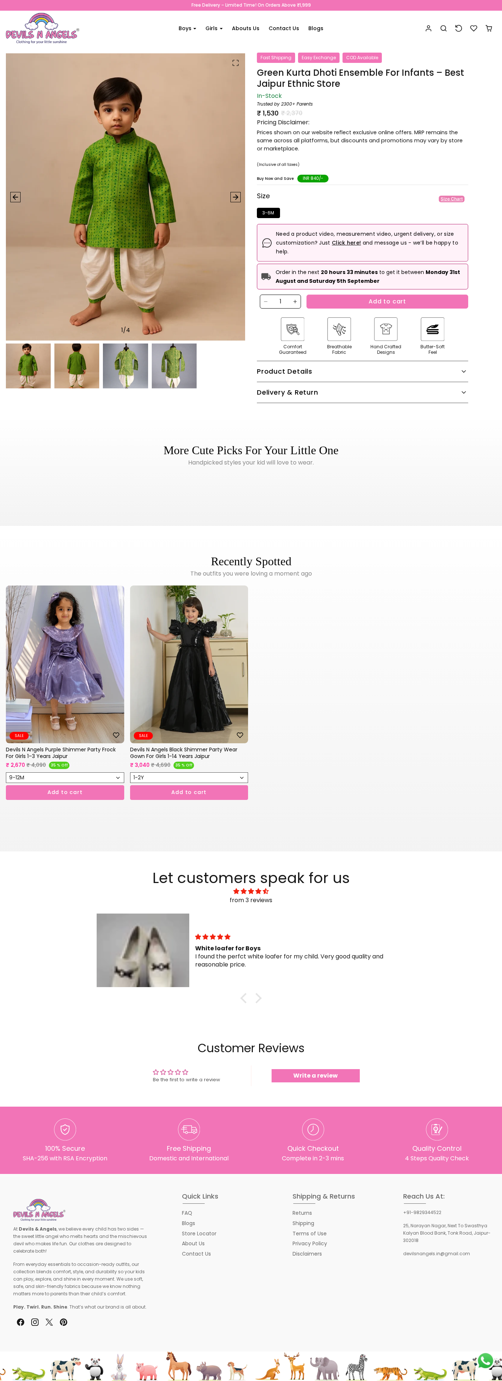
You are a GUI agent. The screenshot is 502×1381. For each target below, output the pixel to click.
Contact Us (284, 28)
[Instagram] (35, 1322)
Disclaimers (307, 1253)
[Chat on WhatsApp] (485, 1361)
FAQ (187, 1213)
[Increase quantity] (295, 302)
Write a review (315, 1075)
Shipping (303, 1223)
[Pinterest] (64, 1322)
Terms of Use (310, 1233)
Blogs (315, 28)
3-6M (268, 213)
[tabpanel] (251, 704)
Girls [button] (212, 28)
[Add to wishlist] (116, 735)
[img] (251, 891)
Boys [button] (186, 28)
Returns (302, 1213)
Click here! (346, 242)
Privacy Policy (310, 1243)
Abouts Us (245, 28)
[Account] (428, 28)
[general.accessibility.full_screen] (235, 63)
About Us (193, 1243)
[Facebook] (20, 1322)
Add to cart (387, 301)
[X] (49, 1322)
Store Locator (199, 1233)
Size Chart (452, 199)
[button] (443, 28)
